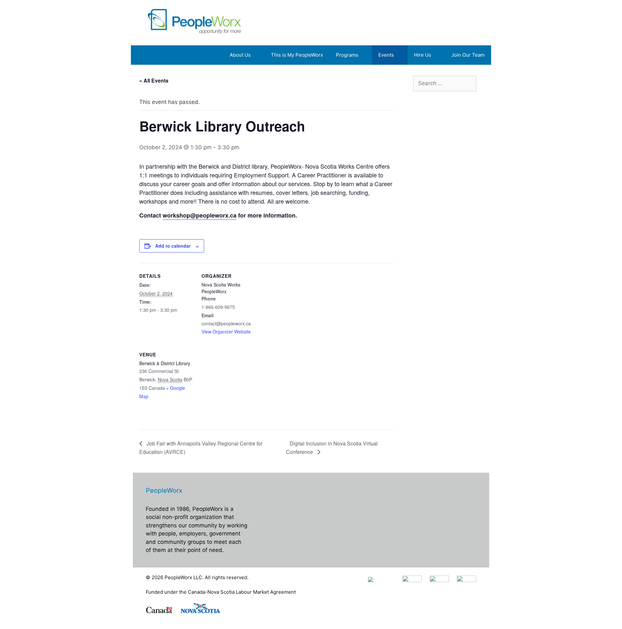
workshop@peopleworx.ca (199, 215)
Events (386, 55)
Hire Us (422, 55)
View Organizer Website (226, 331)
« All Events (153, 80)
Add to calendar (172, 245)
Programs (347, 55)
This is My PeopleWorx (297, 55)
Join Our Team (468, 55)
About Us (240, 55)
